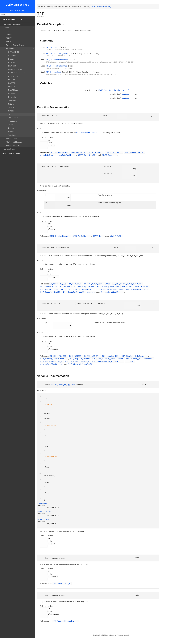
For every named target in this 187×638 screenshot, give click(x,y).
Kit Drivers (10, 49)
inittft (126, 90)
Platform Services (13, 145)
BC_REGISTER (75, 284)
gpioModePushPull (66, 155)
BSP (8, 31)
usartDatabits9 (43, 519)
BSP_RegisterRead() (50, 292)
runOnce (126, 94)
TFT (9, 114)
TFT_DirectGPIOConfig (57, 66)
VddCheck (12, 135)
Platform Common (13, 138)
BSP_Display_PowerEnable (53, 289)
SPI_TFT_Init (53, 47)
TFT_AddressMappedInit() (65, 621)
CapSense (12, 55)
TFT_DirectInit (54, 72)
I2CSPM (11, 80)
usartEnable (42, 503)
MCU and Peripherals (12, 24)
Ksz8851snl (12, 83)
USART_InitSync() (87, 155)
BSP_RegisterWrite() (74, 292)
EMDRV (9, 38)
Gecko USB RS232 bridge (18, 73)
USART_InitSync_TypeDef (109, 90)
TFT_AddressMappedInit (57, 59)
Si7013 (11, 107)
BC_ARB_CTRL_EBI (58, 284)
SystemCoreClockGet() (112, 292)
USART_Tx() (116, 236)
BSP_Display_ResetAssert (82, 289)
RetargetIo (12, 97)
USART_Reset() (109, 155)
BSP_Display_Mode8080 (108, 286)
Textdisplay (12, 121)
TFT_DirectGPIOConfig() (80, 364)
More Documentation (11, 153)
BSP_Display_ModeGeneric (135, 356)
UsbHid (11, 132)
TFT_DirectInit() (61, 583)
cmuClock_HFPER (96, 152)
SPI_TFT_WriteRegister (57, 53)
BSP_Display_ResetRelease (110, 289)
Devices (9, 35)
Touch (10, 125)
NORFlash (12, 93)
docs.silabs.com (17, 10)
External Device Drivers (15, 45)
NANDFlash (13, 90)
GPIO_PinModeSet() (134, 152)
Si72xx (11, 111)
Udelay (11, 128)
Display (11, 59)
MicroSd (11, 87)
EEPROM (12, 66)
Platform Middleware (14, 142)
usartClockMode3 (44, 511)
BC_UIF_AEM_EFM (68, 286)
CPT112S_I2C (13, 52)
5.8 (93, 7)
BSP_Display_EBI (86, 286)
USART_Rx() (99, 236)
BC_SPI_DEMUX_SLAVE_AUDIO (97, 284)
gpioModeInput (47, 155)
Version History (10, 149)
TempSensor (13, 118)
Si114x (11, 104)
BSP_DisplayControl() (137, 289)
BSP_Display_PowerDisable (135, 286)
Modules (7, 28)
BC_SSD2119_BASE (49, 286)
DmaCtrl (11, 62)
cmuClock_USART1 (114, 152)
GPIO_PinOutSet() (82, 236)
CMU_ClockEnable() (59, 152)
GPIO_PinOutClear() (60, 236)
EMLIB (8, 42)
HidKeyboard (13, 76)
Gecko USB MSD (15, 69)
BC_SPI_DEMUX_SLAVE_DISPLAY (127, 284)
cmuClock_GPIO (78, 152)
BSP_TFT (119, 361)
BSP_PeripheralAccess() (88, 132)
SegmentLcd (13, 100)
